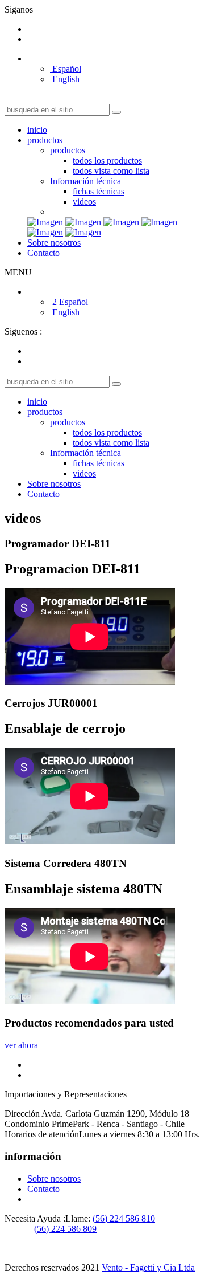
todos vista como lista (111, 171)
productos (44, 140)
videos (84, 201)
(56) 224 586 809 (65, 1229)
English (65, 79)
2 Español (69, 302)
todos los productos (107, 160)
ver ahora (21, 1045)
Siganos (19, 9)
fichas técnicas (98, 191)
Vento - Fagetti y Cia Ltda (148, 1267)
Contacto (43, 253)
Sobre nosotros (54, 242)
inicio (37, 130)
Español (65, 69)
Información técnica (85, 181)
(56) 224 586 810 (124, 1218)
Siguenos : (23, 331)
